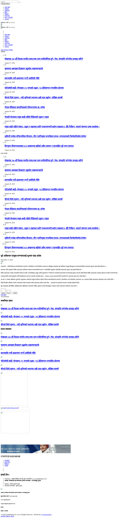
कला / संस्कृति (9, 17)
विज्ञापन (7, 464)
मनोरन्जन (7, 16)
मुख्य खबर (7, 7)
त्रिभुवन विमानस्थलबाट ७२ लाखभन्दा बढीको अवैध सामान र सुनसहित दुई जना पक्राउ (39, 146)
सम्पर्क (6, 465)
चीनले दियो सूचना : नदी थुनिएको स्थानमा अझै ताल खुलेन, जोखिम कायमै (33, 97)
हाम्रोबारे (7, 460)
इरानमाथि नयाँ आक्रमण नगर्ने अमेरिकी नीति (22, 78)
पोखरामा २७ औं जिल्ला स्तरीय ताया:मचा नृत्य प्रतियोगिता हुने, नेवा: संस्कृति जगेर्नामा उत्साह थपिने (44, 59)
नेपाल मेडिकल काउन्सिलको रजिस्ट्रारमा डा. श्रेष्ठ (25, 107)
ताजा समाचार (4, 50)
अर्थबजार (7, 10)
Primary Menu (5, 4)
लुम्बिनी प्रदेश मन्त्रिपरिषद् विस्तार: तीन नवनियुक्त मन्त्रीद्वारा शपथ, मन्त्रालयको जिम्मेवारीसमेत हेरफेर (45, 136)
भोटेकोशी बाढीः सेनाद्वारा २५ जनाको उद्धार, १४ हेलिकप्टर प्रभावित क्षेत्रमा (34, 88)
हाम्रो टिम (7, 462)
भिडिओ (7, 14)
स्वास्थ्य (7, 19)
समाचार (7, 9)
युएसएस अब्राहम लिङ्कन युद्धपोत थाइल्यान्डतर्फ (24, 68)
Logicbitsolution (46, 514)
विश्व (6, 12)
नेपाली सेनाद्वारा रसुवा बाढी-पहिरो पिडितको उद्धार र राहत (27, 117)
